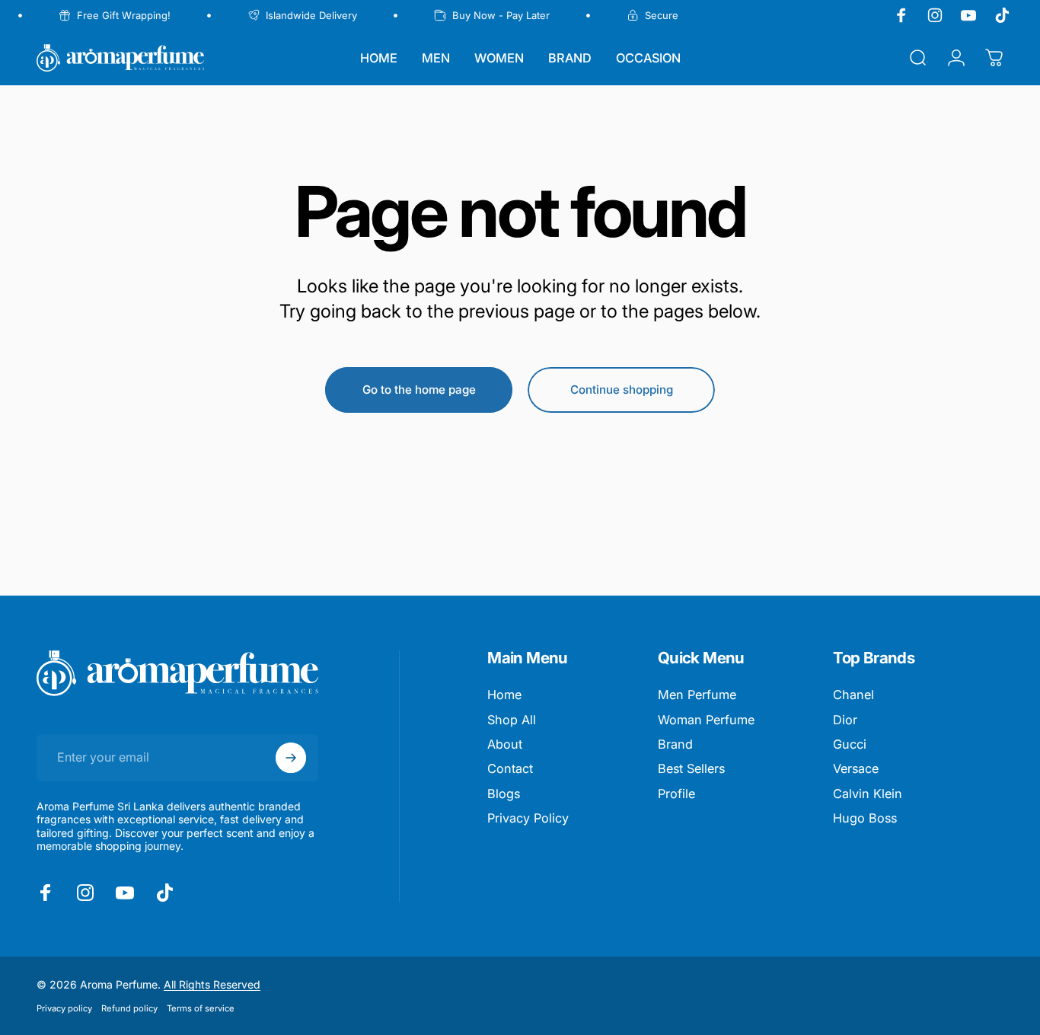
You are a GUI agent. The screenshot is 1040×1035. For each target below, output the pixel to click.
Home (504, 694)
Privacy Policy (528, 818)
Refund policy (129, 1008)
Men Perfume (697, 694)
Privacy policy (64, 1008)
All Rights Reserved (212, 984)
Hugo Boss (865, 818)
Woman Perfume (706, 719)
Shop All (511, 719)
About (504, 744)
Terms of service (200, 1008)
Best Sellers (691, 768)
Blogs (503, 793)
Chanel (853, 694)
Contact (510, 768)
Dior (845, 719)
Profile (676, 793)
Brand (675, 744)
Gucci (849, 744)
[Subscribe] (291, 758)
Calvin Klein (867, 793)
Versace (856, 768)
